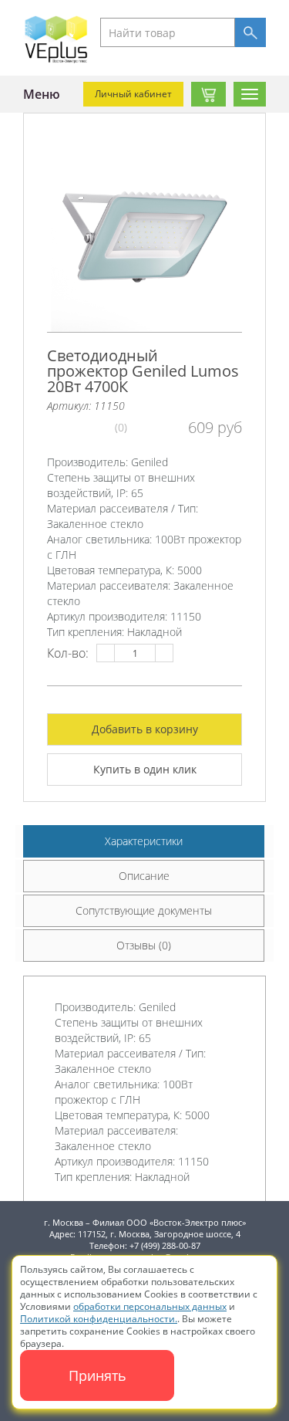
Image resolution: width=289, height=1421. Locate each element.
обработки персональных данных (150, 1306)
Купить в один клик (145, 769)
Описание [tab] (144, 875)
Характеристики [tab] (144, 841)
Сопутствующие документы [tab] (144, 910)
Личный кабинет (133, 93)
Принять (97, 1375)
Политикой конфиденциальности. (98, 1318)
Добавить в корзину (145, 729)
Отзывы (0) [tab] (143, 945)
